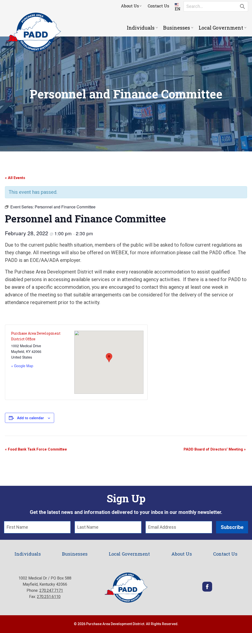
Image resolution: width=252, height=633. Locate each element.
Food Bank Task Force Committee (36, 449)
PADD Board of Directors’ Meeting (215, 449)
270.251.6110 (49, 596)
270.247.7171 (51, 590)
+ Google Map (22, 365)
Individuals (141, 27)
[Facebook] (207, 590)
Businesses (176, 27)
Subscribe (232, 527)
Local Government (221, 27)
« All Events (15, 178)
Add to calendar (30, 417)
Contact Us (158, 5)
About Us (130, 5)
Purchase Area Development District (33, 32)
